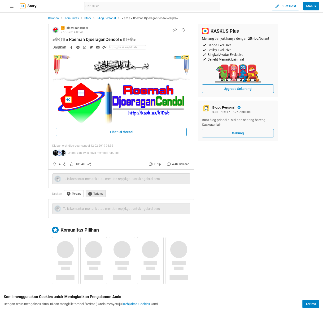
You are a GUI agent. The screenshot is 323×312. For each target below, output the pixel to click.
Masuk (311, 6)
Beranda (53, 18)
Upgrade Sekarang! (238, 89)
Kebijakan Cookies (136, 304)
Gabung (238, 133)
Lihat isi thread (121, 132)
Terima (311, 304)
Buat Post (288, 6)
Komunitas (72, 18)
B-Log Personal (106, 18)
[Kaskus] (23, 6)
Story (87, 18)
